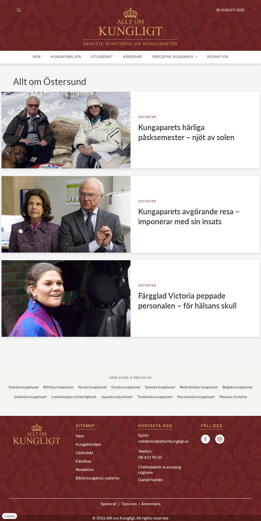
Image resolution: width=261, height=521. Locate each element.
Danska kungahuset (125, 387)
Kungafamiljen (66, 57)
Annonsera (151, 503)
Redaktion (217, 57)
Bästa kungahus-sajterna (97, 477)
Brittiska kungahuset (58, 387)
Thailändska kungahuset (155, 397)
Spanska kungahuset (160, 387)
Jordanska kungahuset (30, 397)
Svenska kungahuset (24, 387)
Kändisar (132, 57)
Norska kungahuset (92, 387)
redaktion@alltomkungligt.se (163, 441)
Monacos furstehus (233, 397)
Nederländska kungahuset (199, 387)
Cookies (9, 516)
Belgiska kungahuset (238, 387)
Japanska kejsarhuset (117, 397)
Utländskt (102, 57)
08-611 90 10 (150, 457)
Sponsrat (108, 503)
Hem (37, 57)
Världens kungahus (172, 57)
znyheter (147, 117)
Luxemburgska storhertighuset (73, 397)
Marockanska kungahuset (196, 397)
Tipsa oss (129, 503)
